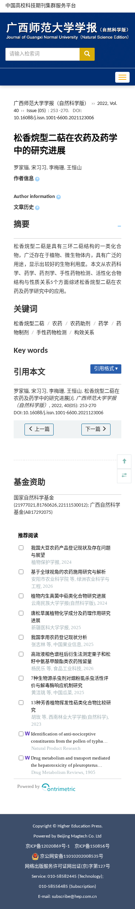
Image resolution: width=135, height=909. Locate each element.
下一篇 (93, 429)
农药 (57, 324)
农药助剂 (80, 324)
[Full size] (124, 476)
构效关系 (84, 333)
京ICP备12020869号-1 (48, 846)
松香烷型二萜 (29, 324)
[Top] (124, 461)
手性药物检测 (51, 333)
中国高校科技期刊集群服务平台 (40, 6)
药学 (103, 324)
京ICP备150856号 (92, 846)
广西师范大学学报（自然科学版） (51, 103)
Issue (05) (36, 111)
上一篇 (41, 429)
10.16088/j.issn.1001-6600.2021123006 (54, 118)
